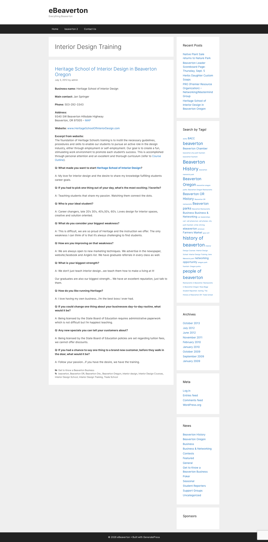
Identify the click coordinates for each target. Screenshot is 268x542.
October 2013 (191, 323)
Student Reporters (190, 291)
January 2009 (191, 361)
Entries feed (190, 395)
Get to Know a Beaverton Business (76, 370)
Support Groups (193, 490)
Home (55, 28)
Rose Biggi (204, 287)
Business (188, 212)
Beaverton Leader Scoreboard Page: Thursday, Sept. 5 (194, 66)
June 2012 (189, 332)
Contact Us (90, 28)
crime (196, 225)
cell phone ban (192, 221)
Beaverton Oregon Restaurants (200, 190)
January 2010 (191, 346)
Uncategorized (192, 495)
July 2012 (189, 328)
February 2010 (192, 342)
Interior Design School (66, 377)
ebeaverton (190, 228)
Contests (188, 453)
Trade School (111, 377)
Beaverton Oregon (111, 373)
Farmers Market (192, 232)
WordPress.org (192, 404)
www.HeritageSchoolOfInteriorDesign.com (93, 128)
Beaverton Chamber (195, 148)
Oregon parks (195, 266)
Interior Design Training (91, 377)
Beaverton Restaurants (201, 209)
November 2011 (192, 337)
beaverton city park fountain (194, 153)
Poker (186, 476)
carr (184, 221)
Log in (186, 390)
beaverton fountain (190, 157)
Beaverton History (194, 434)
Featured (188, 458)
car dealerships (204, 217)
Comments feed (193, 400)
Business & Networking (197, 448)
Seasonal (188, 481)
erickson (201, 229)
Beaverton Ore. (93, 373)
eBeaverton (68, 10)
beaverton (63, 373)
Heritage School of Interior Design (119, 167)
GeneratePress (151, 537)
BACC (191, 138)
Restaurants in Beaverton (193, 283)
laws (210, 254)
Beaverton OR (77, 373)
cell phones (203, 221)
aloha (185, 139)
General (188, 463)
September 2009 (193, 356)
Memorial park (188, 258)
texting (201, 291)
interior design (130, 373)
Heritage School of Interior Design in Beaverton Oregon (194, 104)
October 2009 (191, 351)
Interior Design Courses (150, 373)
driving (202, 225)
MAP (88, 120)
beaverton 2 (71, 28)
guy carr (206, 233)
